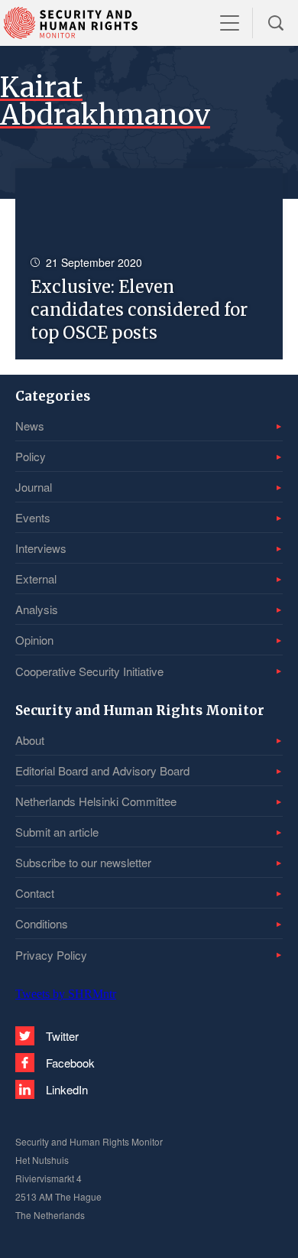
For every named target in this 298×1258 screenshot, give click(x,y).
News (29, 426)
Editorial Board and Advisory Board (102, 770)
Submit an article (57, 832)
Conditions (41, 923)
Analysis (36, 609)
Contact (34, 893)
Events (32, 517)
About (29, 740)
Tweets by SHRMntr (65, 993)
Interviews (40, 548)
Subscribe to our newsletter (83, 862)
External (36, 578)
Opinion (34, 640)
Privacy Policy (51, 955)
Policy (30, 456)
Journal (33, 487)
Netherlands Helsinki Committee (96, 801)
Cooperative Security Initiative (89, 671)
